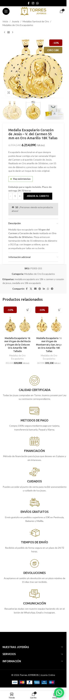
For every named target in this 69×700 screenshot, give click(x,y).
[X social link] (31, 289)
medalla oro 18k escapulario (26, 283)
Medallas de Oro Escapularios (18, 25)
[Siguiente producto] (13, 32)
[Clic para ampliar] (9, 92)
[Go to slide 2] (33, 95)
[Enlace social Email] (35, 289)
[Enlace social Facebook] (29, 3)
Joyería (15, 21)
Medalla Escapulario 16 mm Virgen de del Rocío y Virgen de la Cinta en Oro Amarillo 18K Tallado (17, 344)
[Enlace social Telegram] (52, 289)
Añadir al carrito (38, 196)
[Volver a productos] (9, 32)
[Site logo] (33, 11)
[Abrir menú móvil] (6, 11)
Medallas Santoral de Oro (36, 21)
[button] (6, 68)
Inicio (5, 21)
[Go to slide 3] (37, 95)
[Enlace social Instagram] (33, 3)
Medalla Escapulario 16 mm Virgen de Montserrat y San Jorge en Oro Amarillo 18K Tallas (49, 344)
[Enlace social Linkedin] (44, 289)
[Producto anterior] (5, 32)
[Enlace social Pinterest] (40, 289)
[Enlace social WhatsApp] (37, 3)
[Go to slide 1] (30, 95)
